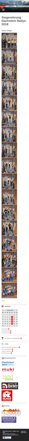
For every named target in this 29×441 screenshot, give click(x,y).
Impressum (23, 431)
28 (12, 323)
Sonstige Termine (5, 332)
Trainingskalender (5, 331)
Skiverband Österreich (7, 349)
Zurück (3, 300)
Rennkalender (5, 329)
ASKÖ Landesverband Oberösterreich (10, 347)
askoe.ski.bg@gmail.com (12, 434)
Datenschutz (24, 432)
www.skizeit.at (17, 338)
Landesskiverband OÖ (7, 351)
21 (12, 321)
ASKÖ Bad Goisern (6, 353)
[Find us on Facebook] (7, 438)
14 (12, 319)
